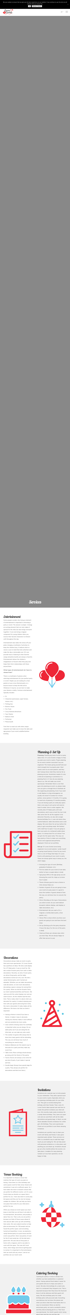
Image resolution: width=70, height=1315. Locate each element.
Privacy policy (36, 6)
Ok (29, 6)
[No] (68, 4)
